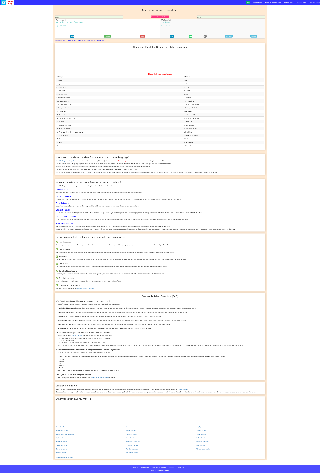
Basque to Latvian (77, 335)
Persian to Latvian (131, 434)
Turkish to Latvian (201, 438)
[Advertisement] (26, 38)
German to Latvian (61, 449)
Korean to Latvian (131, 430)
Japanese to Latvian (132, 427)
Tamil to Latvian (201, 430)
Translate (107, 36)
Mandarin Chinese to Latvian (65, 434)
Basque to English (289, 2)
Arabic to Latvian (61, 427)
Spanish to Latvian (132, 453)
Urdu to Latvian (201, 445)
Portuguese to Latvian (133, 441)
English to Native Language (159, 467)
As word (254, 36)
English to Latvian (61, 438)
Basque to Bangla (257, 2)
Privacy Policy (180, 467)
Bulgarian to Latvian (62, 430)
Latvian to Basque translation (85, 288)
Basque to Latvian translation (99, 377)
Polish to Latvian (131, 438)
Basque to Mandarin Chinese (273, 2)
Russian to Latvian (132, 449)
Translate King (60, 161)
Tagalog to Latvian (202, 427)
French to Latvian (61, 441)
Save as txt (229, 36)
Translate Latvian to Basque (160, 17)
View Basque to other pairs (64, 457)
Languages (171, 467)
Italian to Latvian (61, 453)
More (248, 2)
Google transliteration (75, 161)
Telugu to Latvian (201, 434)
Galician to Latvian (61, 445)
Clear (142, 36)
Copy (72, 36)
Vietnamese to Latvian (203, 449)
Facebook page (182, 389)
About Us (135, 467)
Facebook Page (145, 467)
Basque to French (301, 2)
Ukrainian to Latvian (202, 441)
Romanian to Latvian (132, 445)
